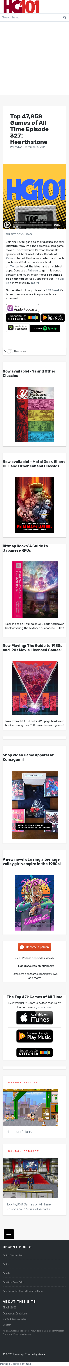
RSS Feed (52, 290)
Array (41, 1354)
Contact (7, 1324)
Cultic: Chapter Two (13, 1255)
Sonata (6, 1273)
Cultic (6, 1264)
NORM (35, 283)
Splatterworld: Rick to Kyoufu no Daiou (23, 1291)
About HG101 (9, 1307)
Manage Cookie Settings (15, 1363)
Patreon (11, 258)
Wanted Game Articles (14, 1319)
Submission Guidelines (15, 1313)
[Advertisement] (34, 59)
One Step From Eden (13, 1282)
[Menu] (9, 1234)
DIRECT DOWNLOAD (19, 234)
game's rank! (44, 1007)
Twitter (14, 266)
